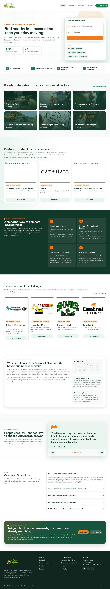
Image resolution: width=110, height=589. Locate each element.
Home (63, 5)
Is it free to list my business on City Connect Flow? (65, 509)
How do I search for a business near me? (62, 474)
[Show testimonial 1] (72, 452)
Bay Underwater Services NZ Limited (19, 188)
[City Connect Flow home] (12, 562)
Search (85, 38)
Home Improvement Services (76, 52)
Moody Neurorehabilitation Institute (88, 188)
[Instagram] (88, 568)
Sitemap (103, 586)
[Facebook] (84, 568)
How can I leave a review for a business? (62, 495)
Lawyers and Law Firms (75, 48)
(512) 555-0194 (87, 562)
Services (81, 5)
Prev (52, 453)
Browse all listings (99, 293)
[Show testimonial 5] (80, 452)
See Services (96, 532)
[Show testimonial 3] (77, 452)
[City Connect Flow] (10, 5)
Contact (89, 5)
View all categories (99, 87)
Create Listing (102, 5)
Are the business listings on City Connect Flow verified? (67, 489)
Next (101, 453)
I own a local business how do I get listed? (62, 502)
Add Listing (83, 532)
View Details (20, 200)
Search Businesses (45, 563)
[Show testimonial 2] (75, 452)
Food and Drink (72, 57)
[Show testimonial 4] (78, 452)
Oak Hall (43, 188)
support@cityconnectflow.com (92, 564)
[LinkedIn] (92, 568)
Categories (71, 5)
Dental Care (83, 57)
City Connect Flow (15, 586)
